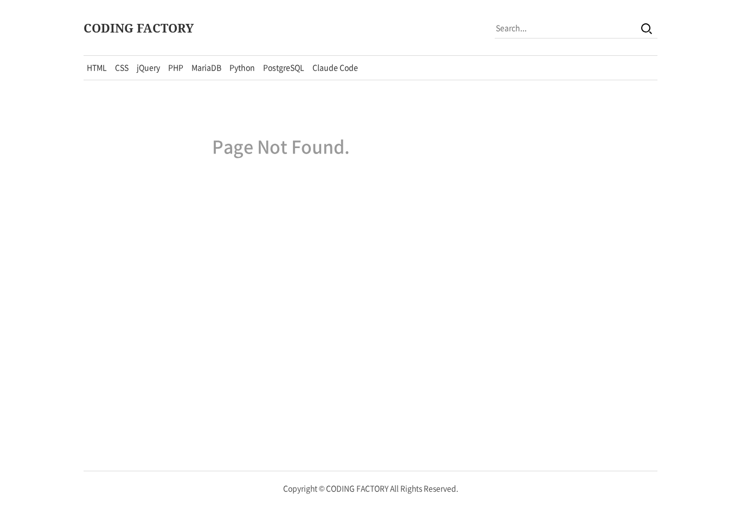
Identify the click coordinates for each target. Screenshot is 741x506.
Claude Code (335, 67)
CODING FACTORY (139, 28)
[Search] (646, 28)
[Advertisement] (576, 254)
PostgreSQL (283, 67)
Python (242, 67)
